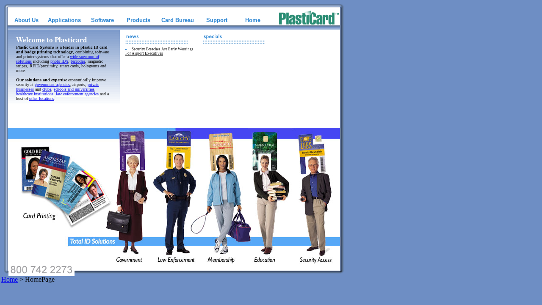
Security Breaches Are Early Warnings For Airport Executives (159, 51)
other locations (41, 98)
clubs (46, 89)
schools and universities (74, 89)
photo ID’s (59, 61)
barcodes (78, 61)
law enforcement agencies (77, 94)
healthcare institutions (34, 94)
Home (9, 279)
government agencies (52, 84)
